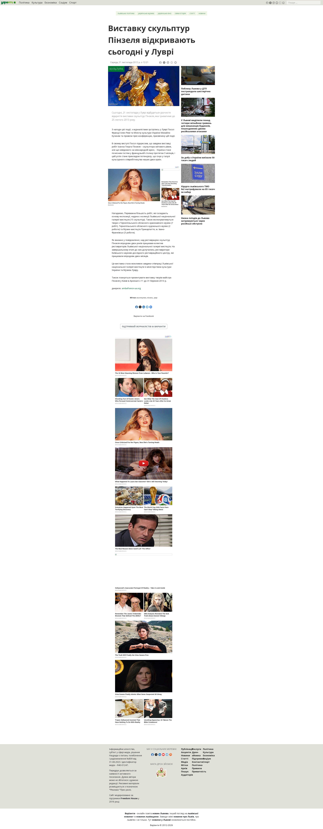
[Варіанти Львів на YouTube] (277, 3)
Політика (24, 2)
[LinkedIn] (168, 62)
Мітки (184, 765)
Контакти (197, 761)
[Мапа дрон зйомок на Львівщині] (161, 773)
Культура (37, 2)
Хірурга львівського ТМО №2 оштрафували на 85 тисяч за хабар (198, 189)
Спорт (72, 2)
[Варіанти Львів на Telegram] (280, 3)
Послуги (196, 749)
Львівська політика (126, 13)
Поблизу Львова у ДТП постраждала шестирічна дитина (195, 91)
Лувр (155, 297)
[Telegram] (172, 62)
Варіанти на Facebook (144, 316)
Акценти (186, 752)
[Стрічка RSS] (283, 3)
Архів (184, 768)
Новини (202, 13)
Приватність (199, 771)
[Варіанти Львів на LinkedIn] (273, 3)
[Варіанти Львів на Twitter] (270, 3)
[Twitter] (164, 62)
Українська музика (146, 13)
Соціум (63, 2)
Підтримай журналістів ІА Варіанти (144, 326)
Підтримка (198, 758)
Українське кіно (164, 13)
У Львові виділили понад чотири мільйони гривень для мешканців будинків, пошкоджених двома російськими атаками (196, 126)
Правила (197, 768)
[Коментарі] (175, 62)
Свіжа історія (180, 13)
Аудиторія (187, 774)
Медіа (184, 761)
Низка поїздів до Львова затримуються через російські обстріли (195, 221)
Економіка (51, 2)
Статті (192, 13)
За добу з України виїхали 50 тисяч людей (197, 159)
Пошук (185, 771)
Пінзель (150, 297)
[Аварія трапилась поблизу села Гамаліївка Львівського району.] (198, 75)
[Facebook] (160, 62)
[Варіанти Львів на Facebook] (267, 3)
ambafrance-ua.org (131, 288)
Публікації (187, 749)
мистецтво (141, 297)
